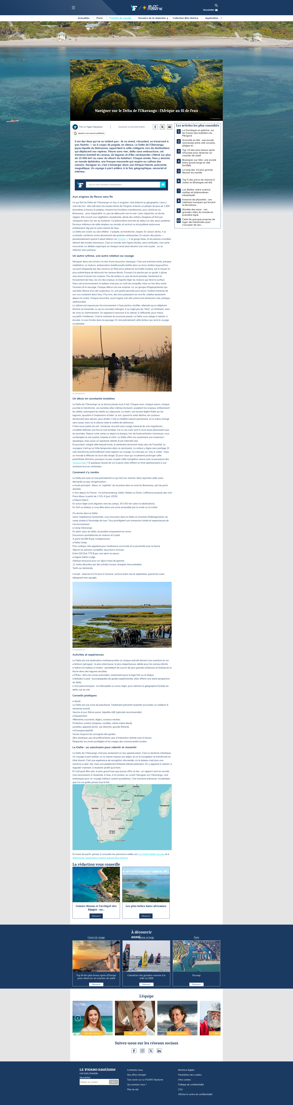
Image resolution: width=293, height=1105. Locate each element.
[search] (216, 5)
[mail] (216, 10)
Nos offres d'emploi (136, 1074)
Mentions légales (186, 1070)
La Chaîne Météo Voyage (151, 854)
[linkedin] (159, 1050)
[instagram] (142, 1050)
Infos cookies (184, 1079)
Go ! (114, 1082)
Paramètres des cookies (190, 1074)
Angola (121, 239)
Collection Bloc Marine (186, 18)
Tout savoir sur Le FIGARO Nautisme (145, 1079)
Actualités (84, 18)
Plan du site (133, 1089)
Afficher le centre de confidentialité (195, 1094)
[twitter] (150, 1050)
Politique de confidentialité (191, 1084)
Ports (99, 18)
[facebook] (134, 1050)
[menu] (73, 7)
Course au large (146, 937)
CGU (180, 1089)
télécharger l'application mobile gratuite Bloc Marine (100, 857)
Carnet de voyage (96, 937)
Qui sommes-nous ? (136, 1084)
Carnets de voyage (121, 18)
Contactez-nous (135, 1070)
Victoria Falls (79, 462)
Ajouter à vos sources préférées (91, 133)
